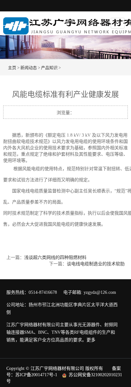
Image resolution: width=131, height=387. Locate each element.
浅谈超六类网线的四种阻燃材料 (55, 257)
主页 (12, 67)
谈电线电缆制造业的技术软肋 (96, 263)
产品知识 (49, 67)
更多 (90, 340)
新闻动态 (28, 67)
